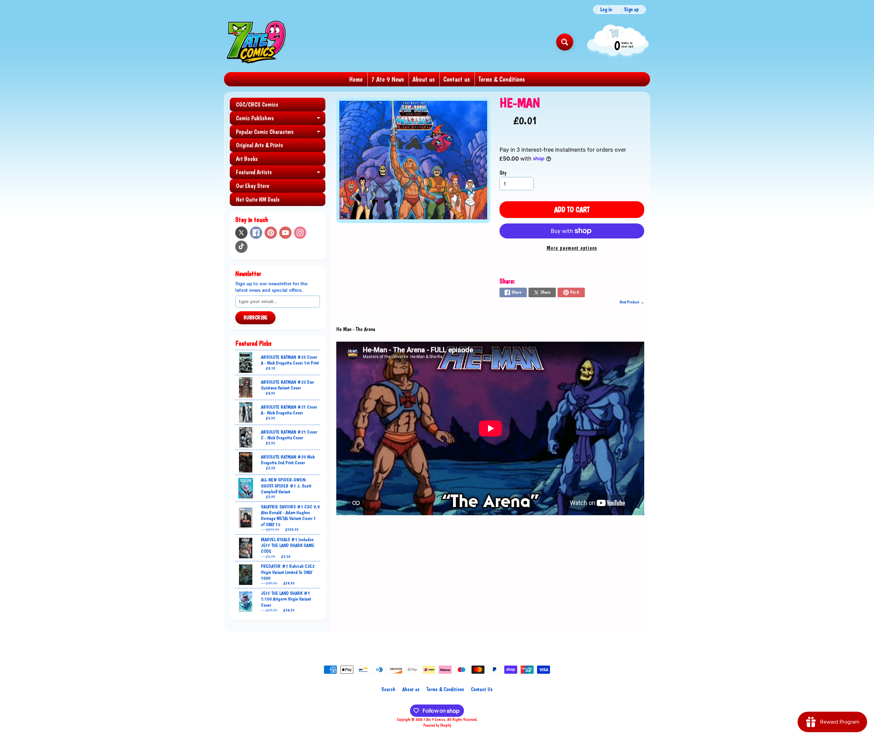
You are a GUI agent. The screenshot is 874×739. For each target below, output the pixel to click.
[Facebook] (256, 233)
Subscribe (255, 317)
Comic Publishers (280, 119)
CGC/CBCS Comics (257, 104)
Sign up (631, 9)
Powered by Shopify (437, 725)
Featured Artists (280, 173)
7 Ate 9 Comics (434, 719)
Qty (502, 172)
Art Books (247, 158)
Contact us (456, 79)
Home (356, 79)
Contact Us (482, 689)
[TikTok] (241, 247)
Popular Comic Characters (280, 133)
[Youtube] (285, 233)
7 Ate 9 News (387, 79)
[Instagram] (300, 233)
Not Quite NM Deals (258, 199)
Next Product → (632, 302)
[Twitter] (241, 233)
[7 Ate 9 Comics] (255, 42)
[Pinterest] (271, 233)
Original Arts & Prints (259, 145)
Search (388, 689)
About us (423, 79)
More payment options (572, 248)
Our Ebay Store (252, 185)
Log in (606, 9)
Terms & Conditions (501, 79)
